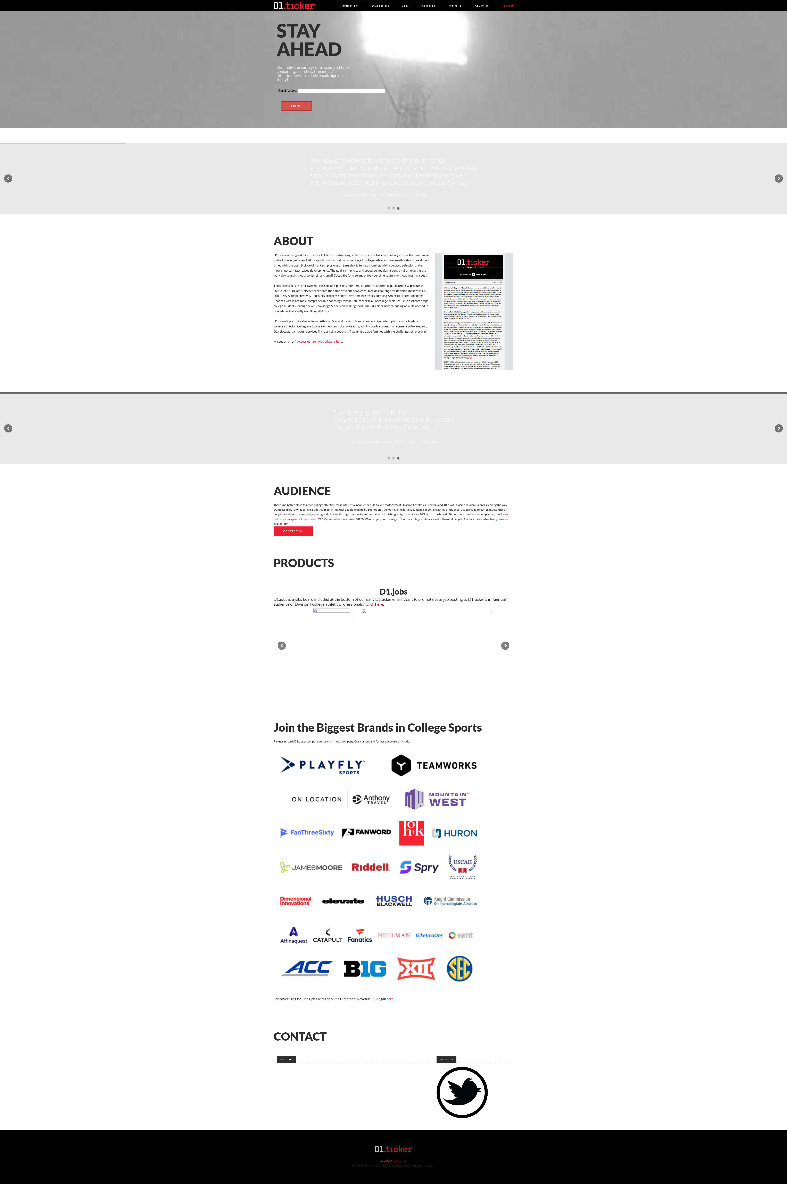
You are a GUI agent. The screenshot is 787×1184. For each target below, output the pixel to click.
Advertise (482, 1)
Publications (350, 1)
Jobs (405, 1)
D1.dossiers (380, 1)
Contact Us (293, 531)
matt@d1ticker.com (393, 1161)
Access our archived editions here (319, 341)
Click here (374, 604)
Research (428, 1)
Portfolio (455, 1)
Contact (507, 1)
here (390, 999)
